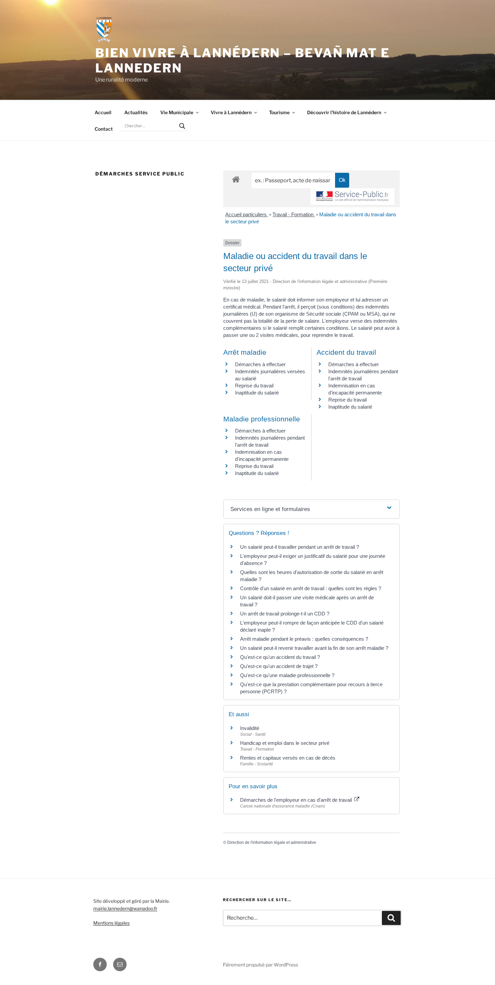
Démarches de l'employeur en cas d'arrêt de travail (296, 800)
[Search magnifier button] (182, 126)
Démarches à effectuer (260, 364)
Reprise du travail (254, 385)
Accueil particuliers (246, 214)
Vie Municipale (176, 112)
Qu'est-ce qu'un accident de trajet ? (279, 666)
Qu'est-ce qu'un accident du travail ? (280, 657)
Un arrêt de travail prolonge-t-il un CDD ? (284, 613)
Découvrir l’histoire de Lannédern (344, 112)
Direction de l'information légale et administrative (271, 842)
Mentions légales (111, 923)
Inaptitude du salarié (257, 392)
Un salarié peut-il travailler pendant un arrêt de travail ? (299, 547)
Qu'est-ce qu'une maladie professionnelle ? (287, 675)
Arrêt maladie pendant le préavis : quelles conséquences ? (304, 639)
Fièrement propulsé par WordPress (260, 964)
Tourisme (279, 112)
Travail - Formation (293, 214)
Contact (104, 129)
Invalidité (249, 728)
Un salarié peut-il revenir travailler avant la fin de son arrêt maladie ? (314, 648)
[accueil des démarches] (235, 179)
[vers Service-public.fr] (352, 196)
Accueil (103, 112)
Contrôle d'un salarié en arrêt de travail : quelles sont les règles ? (310, 588)
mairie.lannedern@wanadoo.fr (125, 908)
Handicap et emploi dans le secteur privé (284, 743)
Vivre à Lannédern (231, 112)
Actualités (135, 112)
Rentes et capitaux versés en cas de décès (287, 758)
